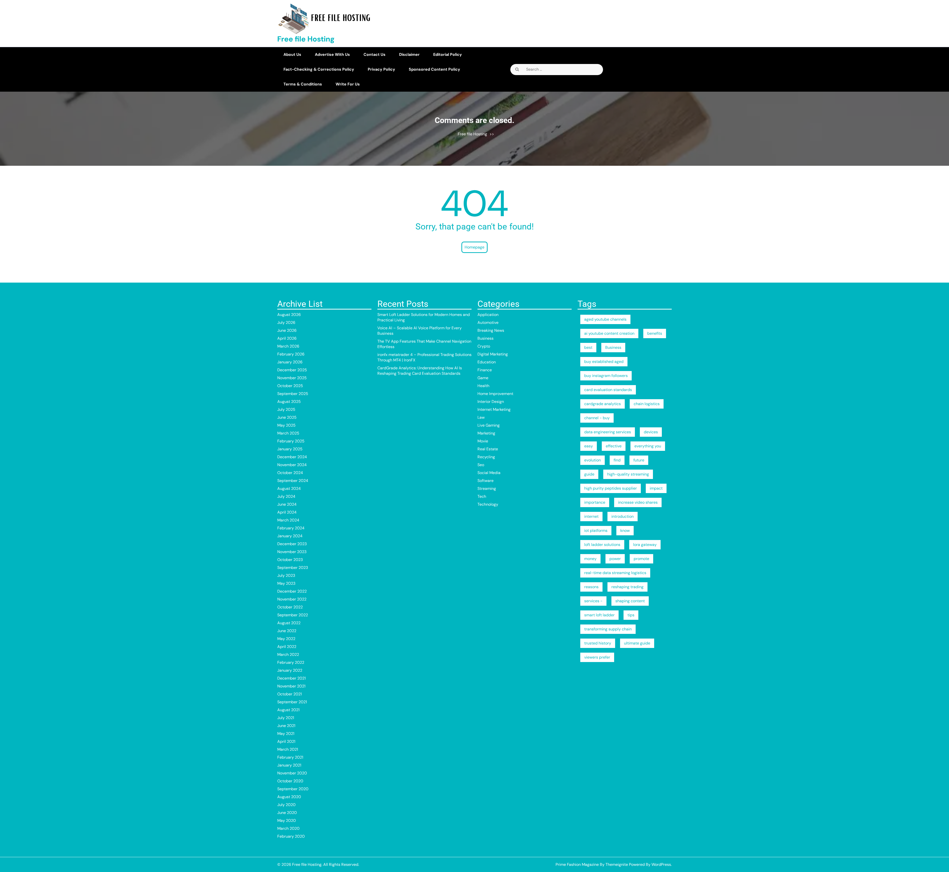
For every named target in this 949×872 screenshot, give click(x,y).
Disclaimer (409, 54)
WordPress (661, 864)
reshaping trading (627, 586)
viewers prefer (597, 657)
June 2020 (287, 812)
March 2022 (288, 654)
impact (656, 488)
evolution (592, 460)
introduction (622, 516)
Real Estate (487, 449)
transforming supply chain (608, 629)
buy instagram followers (606, 375)
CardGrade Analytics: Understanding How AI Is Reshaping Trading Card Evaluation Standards (419, 370)
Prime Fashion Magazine (577, 864)
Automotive (487, 322)
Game (482, 377)
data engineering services (607, 432)
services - (593, 600)
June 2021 (286, 725)
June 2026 (287, 330)
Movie (482, 441)
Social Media (488, 472)
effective (614, 446)
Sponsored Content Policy (434, 69)
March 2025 (288, 433)
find (617, 460)
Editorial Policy (447, 54)
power (615, 558)
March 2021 (287, 749)
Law (481, 417)
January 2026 (289, 362)
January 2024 (289, 536)
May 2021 (285, 733)
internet (591, 516)
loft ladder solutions (602, 544)
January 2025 (289, 449)
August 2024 (289, 488)
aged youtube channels (605, 319)
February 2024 (290, 528)
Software (485, 480)
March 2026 (288, 346)
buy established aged (604, 361)
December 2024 (292, 456)
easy (588, 446)
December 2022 (292, 591)
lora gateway (645, 544)
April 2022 (286, 646)
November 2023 (291, 551)
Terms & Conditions (302, 84)
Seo (480, 464)
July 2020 (286, 804)
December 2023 (292, 543)
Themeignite (616, 864)
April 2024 (287, 512)
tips (630, 615)
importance (594, 502)
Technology (487, 504)
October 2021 (289, 694)
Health (483, 385)
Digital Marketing (492, 354)
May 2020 (286, 820)
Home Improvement (495, 393)
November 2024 (292, 464)
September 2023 (292, 567)
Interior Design (490, 401)
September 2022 (292, 615)
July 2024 (286, 496)
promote (641, 558)
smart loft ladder (599, 615)
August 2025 (289, 401)
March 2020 (288, 828)
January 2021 (289, 765)
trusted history (597, 643)
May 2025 (286, 425)
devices (651, 432)
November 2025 (292, 377)
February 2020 (291, 836)
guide (589, 474)
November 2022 (291, 599)
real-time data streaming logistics (615, 572)
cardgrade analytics (602, 403)
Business (485, 338)
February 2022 (290, 662)
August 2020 (289, 796)
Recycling (486, 456)
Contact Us (375, 54)
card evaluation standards (608, 389)
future (638, 460)
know (625, 530)
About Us (292, 54)
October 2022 (290, 607)
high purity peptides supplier (610, 488)
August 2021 (288, 709)
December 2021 (291, 678)
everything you (647, 446)
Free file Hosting (306, 39)
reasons (591, 586)
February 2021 (290, 757)
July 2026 (286, 322)
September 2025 (292, 393)
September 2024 (292, 480)
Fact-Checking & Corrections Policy (318, 69)
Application (487, 314)
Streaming (486, 488)
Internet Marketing (494, 409)
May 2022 (286, 638)
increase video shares (638, 502)
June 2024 (287, 504)
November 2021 (291, 686)
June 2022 (286, 630)
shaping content (630, 600)
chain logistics (647, 403)
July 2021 (285, 717)
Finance (484, 370)
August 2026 (289, 314)
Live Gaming (488, 425)
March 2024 (288, 520)
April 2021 (286, 741)
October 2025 (290, 385)
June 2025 (287, 417)
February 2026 (290, 354)
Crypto (483, 346)
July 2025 (286, 409)
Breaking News (490, 330)
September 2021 (292, 702)
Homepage (474, 247)
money (590, 558)
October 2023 (290, 559)
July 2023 (286, 575)
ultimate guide (637, 643)
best (588, 347)
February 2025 (290, 441)
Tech (481, 496)
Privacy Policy (381, 69)
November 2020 (292, 773)
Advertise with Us (332, 54)
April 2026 (287, 338)
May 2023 (286, 583)
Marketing (486, 433)
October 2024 (290, 472)
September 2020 (292, 788)
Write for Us (348, 84)
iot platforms (595, 530)
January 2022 (289, 670)
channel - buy (597, 417)
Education (486, 362)
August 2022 (289, 622)
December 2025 (292, 370)
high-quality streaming (628, 474)
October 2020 (290, 781)
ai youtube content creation (609, 333)
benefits (654, 333)
